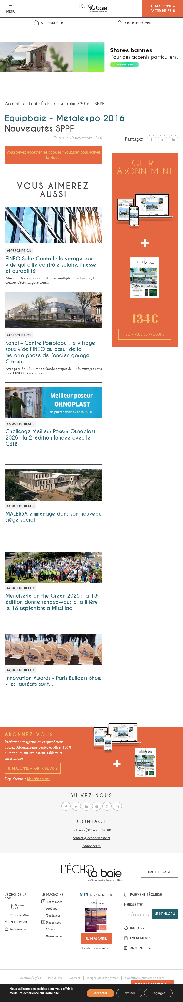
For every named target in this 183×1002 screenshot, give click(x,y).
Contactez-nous (20, 915)
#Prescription (18, 251)
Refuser (129, 993)
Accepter (100, 993)
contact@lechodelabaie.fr (91, 837)
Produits (51, 909)
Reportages (53, 922)
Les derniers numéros (96, 948)
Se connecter (18, 929)
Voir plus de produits (144, 334)
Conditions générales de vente (144, 977)
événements (140, 938)
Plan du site (55, 977)
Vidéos (51, 929)
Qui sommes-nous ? (19, 906)
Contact (75, 977)
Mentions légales (30, 977)
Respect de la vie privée (102, 977)
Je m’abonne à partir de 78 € (32, 768)
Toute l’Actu (54, 901)
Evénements (54, 936)
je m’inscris (165, 914)
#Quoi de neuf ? (20, 424)
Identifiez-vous (38, 778)
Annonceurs (91, 845)
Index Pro (138, 928)
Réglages (158, 993)
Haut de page (159, 872)
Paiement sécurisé (145, 894)
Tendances (53, 916)
